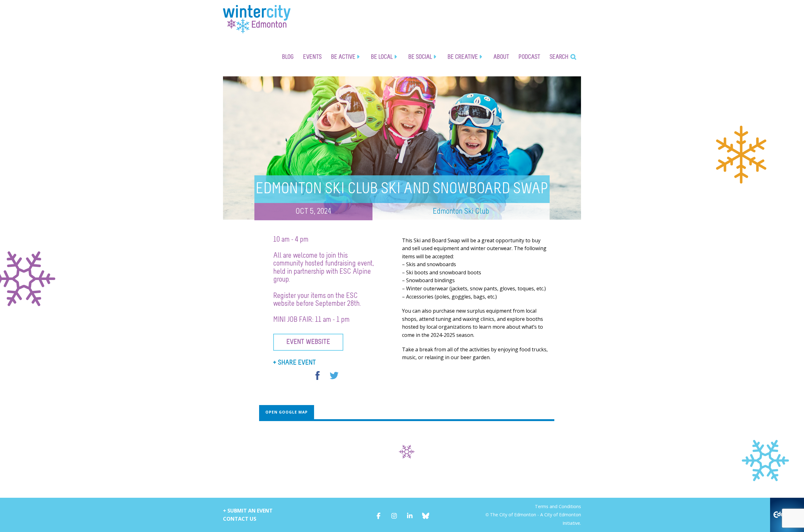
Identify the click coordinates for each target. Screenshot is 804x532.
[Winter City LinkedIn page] (410, 515)
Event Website (308, 341)
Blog (288, 57)
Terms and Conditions (558, 506)
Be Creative (463, 57)
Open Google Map (286, 412)
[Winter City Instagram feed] (394, 515)
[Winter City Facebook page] (379, 515)
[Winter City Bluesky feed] (426, 515)
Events (312, 57)
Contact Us (239, 518)
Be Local (382, 57)
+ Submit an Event (248, 510)
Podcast (529, 57)
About (501, 57)
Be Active (343, 57)
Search (559, 57)
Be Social (420, 57)
